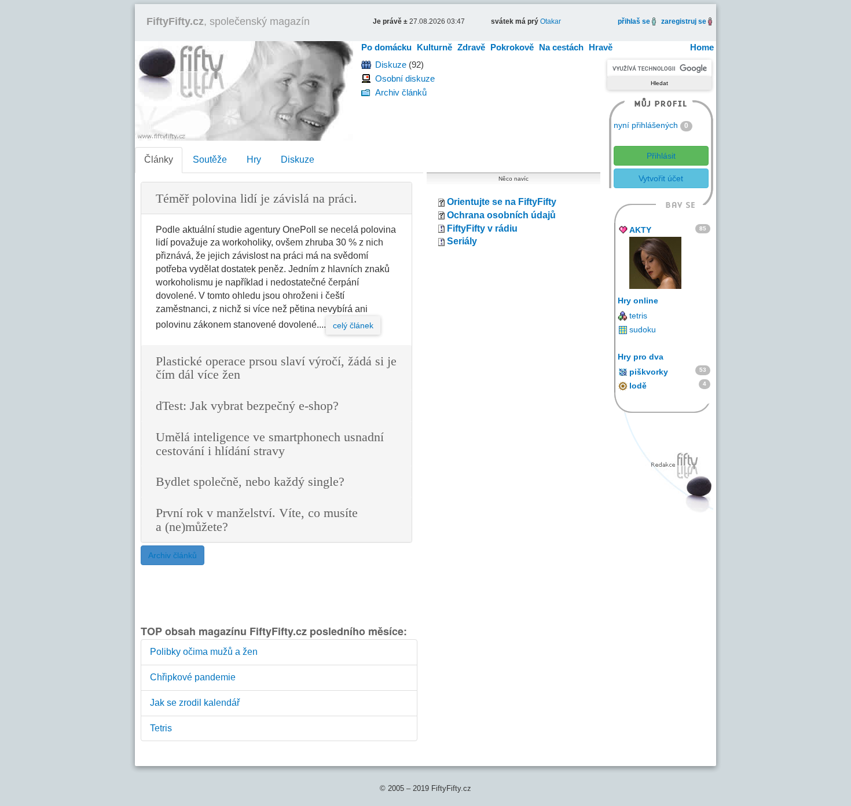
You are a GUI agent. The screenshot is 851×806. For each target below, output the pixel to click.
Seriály (462, 241)
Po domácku (386, 47)
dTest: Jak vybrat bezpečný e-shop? (247, 406)
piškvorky (648, 371)
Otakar (550, 21)
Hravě (600, 47)
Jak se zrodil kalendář (195, 703)
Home (702, 47)
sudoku (642, 329)
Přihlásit (661, 155)
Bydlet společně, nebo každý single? (250, 482)
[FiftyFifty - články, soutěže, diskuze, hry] (244, 90)
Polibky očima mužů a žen (204, 652)
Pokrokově (512, 47)
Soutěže (210, 159)
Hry (254, 159)
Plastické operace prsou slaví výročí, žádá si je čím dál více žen (276, 368)
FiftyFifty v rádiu (482, 228)
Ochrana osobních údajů (501, 215)
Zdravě (471, 47)
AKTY (640, 230)
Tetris (161, 728)
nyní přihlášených (646, 125)
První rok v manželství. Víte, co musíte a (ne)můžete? (257, 520)
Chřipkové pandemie (193, 677)
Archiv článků (401, 92)
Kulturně (434, 47)
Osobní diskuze (405, 78)
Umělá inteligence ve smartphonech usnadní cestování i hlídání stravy (270, 444)
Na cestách (561, 47)
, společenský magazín (228, 21)
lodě (638, 385)
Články (158, 159)
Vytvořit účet (661, 178)
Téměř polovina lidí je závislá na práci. (256, 199)
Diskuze (390, 64)
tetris (638, 315)
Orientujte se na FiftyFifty (501, 202)
